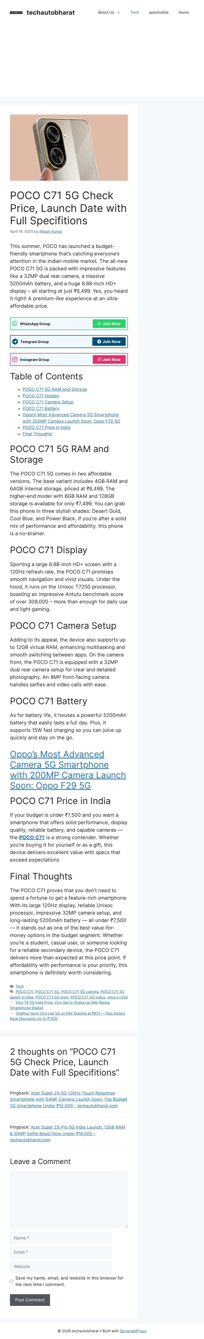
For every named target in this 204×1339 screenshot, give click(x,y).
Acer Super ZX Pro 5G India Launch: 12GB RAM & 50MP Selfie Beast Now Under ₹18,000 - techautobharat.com (67, 1133)
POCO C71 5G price (51, 997)
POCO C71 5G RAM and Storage (55, 389)
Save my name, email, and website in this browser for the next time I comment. (69, 1281)
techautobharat (51, 12)
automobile (159, 12)
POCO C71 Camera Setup (48, 402)
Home (184, 12)
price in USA (117, 997)
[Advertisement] (102, 62)
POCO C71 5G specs (87, 997)
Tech (134, 12)
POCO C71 (32, 837)
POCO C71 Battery (41, 408)
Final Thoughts (37, 433)
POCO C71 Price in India (46, 427)
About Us (106, 12)
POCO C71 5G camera (80, 992)
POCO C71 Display (41, 395)
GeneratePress (133, 1331)
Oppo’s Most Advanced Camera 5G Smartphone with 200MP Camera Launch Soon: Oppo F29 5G (68, 770)
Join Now (111, 323)
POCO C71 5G (47, 992)
